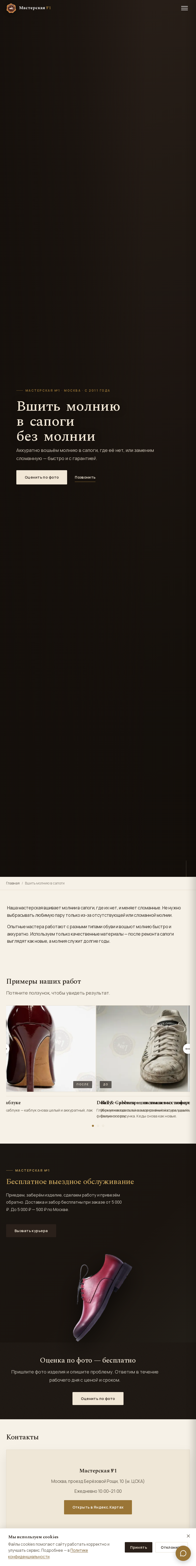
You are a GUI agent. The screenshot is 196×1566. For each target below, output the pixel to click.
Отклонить (171, 1547)
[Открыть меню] (184, 8)
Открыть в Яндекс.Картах (98, 1507)
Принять (138, 1547)
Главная (13, 883)
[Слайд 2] (98, 1126)
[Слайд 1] (93, 1126)
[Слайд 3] (103, 1126)
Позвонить (85, 477)
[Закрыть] (188, 1536)
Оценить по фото (42, 477)
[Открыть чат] (183, 1553)
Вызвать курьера (31, 1230)
